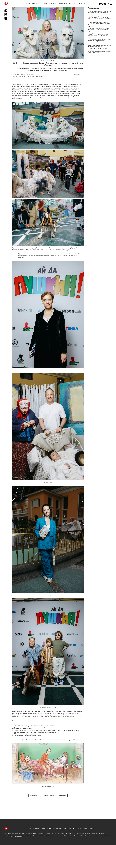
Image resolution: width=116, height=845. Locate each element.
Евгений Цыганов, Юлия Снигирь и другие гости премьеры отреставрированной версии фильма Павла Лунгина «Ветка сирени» (99, 50)
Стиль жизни (63, 3)
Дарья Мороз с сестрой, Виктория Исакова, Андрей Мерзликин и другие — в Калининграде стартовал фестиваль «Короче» (99, 24)
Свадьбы (45, 3)
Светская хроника (30, 76)
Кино (70, 3)
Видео (91, 828)
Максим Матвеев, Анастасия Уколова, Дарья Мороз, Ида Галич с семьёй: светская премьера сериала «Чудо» (99, 45)
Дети (50, 3)
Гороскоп (82, 3)
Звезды (28, 3)
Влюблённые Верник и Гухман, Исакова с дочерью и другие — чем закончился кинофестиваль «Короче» (99, 40)
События (75, 3)
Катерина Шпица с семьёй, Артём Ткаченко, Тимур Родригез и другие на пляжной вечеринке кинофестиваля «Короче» (98, 35)
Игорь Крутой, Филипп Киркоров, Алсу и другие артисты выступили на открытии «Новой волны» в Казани (99, 13)
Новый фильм (39, 76)
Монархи (34, 3)
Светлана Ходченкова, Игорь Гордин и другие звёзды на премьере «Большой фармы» (99, 29)
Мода (40, 3)
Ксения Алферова (20, 76)
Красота (55, 3)
